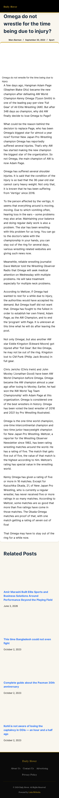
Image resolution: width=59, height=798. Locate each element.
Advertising (42, 768)
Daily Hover (10, 6)
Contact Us (28, 768)
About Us (15, 768)
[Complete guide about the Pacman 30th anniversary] (30, 666)
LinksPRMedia (34, 792)
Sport (51, 40)
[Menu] (53, 6)
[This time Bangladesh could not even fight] (30, 622)
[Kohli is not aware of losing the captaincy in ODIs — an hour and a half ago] (30, 709)
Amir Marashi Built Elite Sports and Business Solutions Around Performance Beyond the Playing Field (28, 595)
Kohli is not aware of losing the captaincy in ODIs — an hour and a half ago (28, 730)
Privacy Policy (29, 774)
